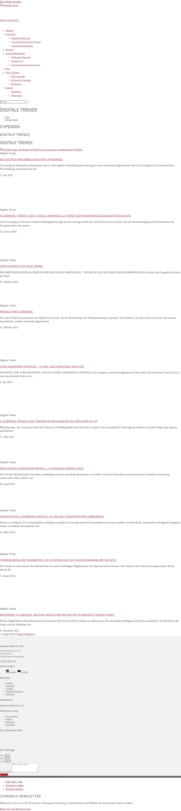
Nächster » (29, 634)
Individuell (10, 34)
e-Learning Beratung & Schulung (26, 42)
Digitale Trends (12, 120)
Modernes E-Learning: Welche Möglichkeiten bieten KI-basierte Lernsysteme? (57, 614)
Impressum (16, 92)
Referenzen (16, 84)
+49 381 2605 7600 (8, 661)
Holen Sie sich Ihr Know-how (12, 705)
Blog (8, 69)
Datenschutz (16, 95)
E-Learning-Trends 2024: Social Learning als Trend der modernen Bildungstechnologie (65, 215)
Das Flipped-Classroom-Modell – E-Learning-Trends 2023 (41, 468)
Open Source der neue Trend (21, 266)
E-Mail (3, 761)
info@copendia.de (7, 666)
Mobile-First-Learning (16, 311)
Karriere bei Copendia (21, 80)
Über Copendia (12, 72)
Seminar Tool (17, 61)
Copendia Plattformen (15, 53)
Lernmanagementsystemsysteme (25, 65)
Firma (2, 759)
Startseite (10, 30)
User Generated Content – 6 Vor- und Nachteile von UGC (42, 366)
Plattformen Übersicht (21, 57)
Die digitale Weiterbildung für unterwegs (31, 159)
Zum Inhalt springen (10, 1)
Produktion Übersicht (20, 38)
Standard (9, 50)
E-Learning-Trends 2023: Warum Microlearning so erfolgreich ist (49, 421)
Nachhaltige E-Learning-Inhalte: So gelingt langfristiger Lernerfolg (52, 516)
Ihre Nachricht (6, 772)
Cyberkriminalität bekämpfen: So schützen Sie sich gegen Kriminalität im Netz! (58, 560)
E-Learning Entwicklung (22, 46)
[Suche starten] (28, 102)
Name (2, 756)
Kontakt (9, 88)
